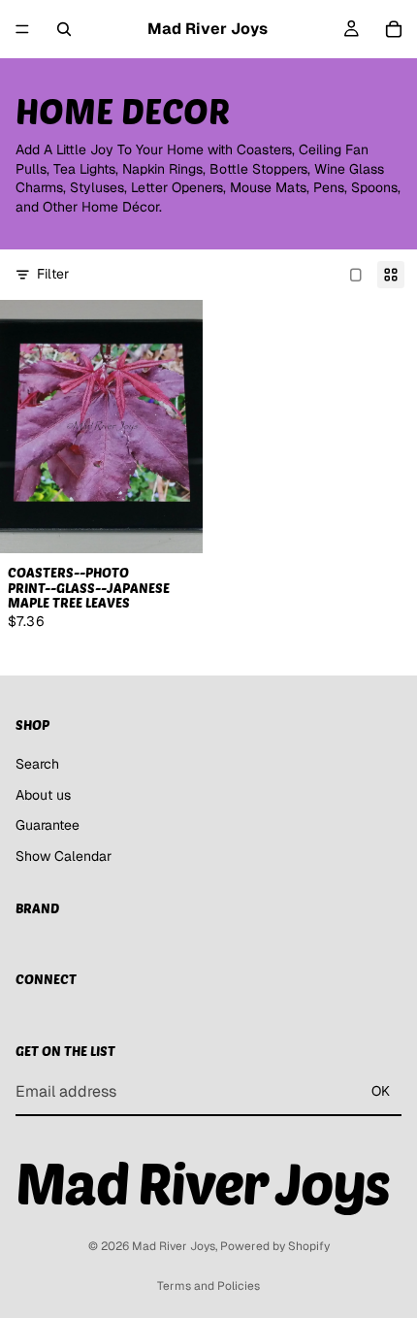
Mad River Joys (173, 1246)
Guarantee (48, 826)
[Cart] (393, 29)
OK (380, 1091)
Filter (53, 273)
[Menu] (22, 29)
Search (37, 764)
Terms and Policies (208, 1286)
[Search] (64, 29)
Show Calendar (64, 856)
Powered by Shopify (275, 1246)
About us (43, 795)
